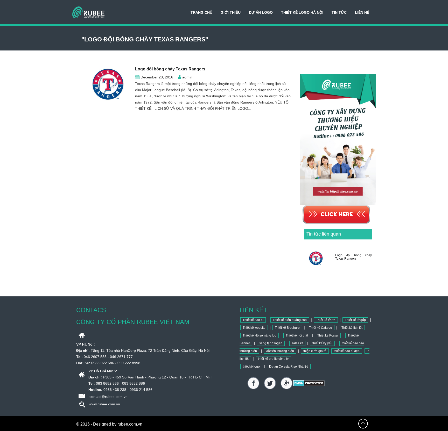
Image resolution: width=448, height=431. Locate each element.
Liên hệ (362, 12)
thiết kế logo (251, 366)
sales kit (297, 343)
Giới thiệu (231, 12)
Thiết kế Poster (327, 335)
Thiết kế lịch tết (351, 328)
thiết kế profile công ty (273, 359)
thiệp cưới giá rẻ (314, 351)
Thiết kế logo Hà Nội (302, 12)
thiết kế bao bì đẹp (347, 351)
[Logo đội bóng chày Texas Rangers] (103, 84)
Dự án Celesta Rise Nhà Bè (288, 366)
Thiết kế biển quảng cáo (290, 320)
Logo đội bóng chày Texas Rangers (170, 69)
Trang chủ (201, 12)
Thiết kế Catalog (320, 328)
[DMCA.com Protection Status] (309, 383)
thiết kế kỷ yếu (322, 343)
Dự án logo (261, 12)
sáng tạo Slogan (270, 343)
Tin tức (339, 12)
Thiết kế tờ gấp (355, 320)
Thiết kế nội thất (297, 335)
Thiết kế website (254, 328)
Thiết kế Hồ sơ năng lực (259, 335)
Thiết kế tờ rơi (325, 320)
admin (187, 77)
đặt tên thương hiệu (280, 351)
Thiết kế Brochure (287, 328)
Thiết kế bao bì (253, 320)
